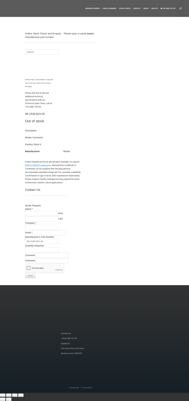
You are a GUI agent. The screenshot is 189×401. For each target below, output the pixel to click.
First (60, 213)
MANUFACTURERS (92, 8)
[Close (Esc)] (21, 395)
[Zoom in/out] (2, 395)
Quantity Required (34, 245)
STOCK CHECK (125, 8)
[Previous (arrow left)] (2, 399)
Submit (30, 276)
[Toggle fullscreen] (8, 395)
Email (28, 232)
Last (60, 218)
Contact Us (65, 343)
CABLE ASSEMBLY (109, 8)
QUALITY (154, 8)
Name (29, 209)
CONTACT (137, 8)
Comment (30, 255)
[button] (180, 8)
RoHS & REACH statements (38, 165)
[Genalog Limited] (25, 8)
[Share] (14, 395)
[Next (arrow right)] (8, 399)
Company (31, 223)
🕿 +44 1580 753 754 (168, 8)
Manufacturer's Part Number (39, 237)
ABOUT (146, 8)
